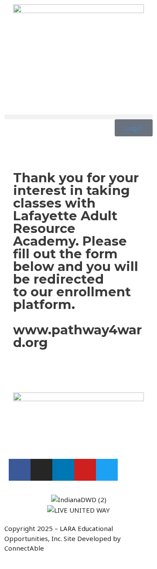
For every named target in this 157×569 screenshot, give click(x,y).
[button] (78, 116)
